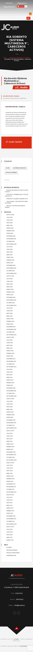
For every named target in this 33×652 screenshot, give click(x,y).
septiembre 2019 (11, 428)
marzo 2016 (9, 540)
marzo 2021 (9, 380)
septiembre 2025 (11, 244)
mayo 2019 (9, 438)
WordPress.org (11, 555)
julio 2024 (9, 278)
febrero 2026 (10, 230)
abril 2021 (9, 377)
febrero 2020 (10, 414)
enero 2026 (9, 233)
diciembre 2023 (10, 297)
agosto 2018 (10, 462)
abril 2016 (9, 537)
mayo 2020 (9, 406)
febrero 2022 (10, 353)
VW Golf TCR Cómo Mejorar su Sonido (15, 206)
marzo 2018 (9, 476)
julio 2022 (9, 340)
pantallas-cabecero (11, 172)
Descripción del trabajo (11, 96)
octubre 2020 (10, 393)
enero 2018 (9, 481)
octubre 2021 (10, 364)
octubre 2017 (10, 489)
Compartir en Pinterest (20, 131)
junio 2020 (9, 404)
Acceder (9, 547)
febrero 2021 (10, 382)
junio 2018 (9, 468)
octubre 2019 (10, 425)
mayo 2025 (9, 252)
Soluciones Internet (26, 646)
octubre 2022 (10, 332)
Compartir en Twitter (12, 131)
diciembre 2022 (10, 326)
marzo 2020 (9, 412)
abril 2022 (9, 348)
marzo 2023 (9, 318)
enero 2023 (9, 324)
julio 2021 (9, 369)
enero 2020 (9, 417)
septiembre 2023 (11, 305)
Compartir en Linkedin (16, 131)
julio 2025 (9, 246)
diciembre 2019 (10, 420)
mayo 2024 (9, 284)
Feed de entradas (11, 550)
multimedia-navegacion (19, 167)
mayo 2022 (9, 345)
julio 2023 (9, 308)
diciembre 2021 (10, 358)
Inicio (4, 57)
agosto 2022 (10, 337)
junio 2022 (9, 342)
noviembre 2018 (11, 454)
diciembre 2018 (10, 452)
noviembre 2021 (11, 361)
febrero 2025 (10, 260)
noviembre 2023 (11, 300)
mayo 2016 (9, 534)
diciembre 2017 (10, 484)
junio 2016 (9, 532)
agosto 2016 (10, 526)
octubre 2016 (10, 521)
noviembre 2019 (11, 422)
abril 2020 (9, 409)
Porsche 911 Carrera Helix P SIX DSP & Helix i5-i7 (16, 195)
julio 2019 (9, 433)
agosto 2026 (10, 214)
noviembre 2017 (11, 486)
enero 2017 (9, 513)
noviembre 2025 (11, 238)
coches (8, 167)
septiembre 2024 (11, 273)
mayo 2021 (9, 374)
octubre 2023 (10, 302)
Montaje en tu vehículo (23, 57)
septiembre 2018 (11, 460)
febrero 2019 (10, 446)
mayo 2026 (9, 222)
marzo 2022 (9, 350)
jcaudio (11, 57)
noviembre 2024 (11, 268)
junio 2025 (9, 249)
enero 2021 (9, 385)
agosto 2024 (10, 276)
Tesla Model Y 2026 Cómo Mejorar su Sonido (16, 202)
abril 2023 (9, 316)
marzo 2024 (9, 289)
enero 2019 (9, 449)
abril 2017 (9, 505)
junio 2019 (9, 436)
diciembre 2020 (10, 388)
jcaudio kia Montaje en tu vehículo (14, 98)
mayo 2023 (9, 313)
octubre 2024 (10, 270)
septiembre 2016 (11, 524)
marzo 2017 (9, 508)
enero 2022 (9, 356)
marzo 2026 (9, 228)
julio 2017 (9, 497)
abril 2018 (9, 473)
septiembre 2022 (11, 334)
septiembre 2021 (11, 366)
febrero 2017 (10, 510)
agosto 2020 (10, 398)
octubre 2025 (10, 241)
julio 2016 (9, 529)
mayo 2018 (9, 470)
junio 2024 (9, 281)
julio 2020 (9, 401)
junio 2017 (9, 500)
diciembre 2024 (10, 265)
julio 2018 (9, 465)
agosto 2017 (10, 494)
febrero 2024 (10, 292)
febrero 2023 (10, 321)
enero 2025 (9, 262)
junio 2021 (9, 372)
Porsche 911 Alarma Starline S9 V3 (17, 198)
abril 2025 (9, 254)
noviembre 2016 (11, 518)
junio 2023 (9, 310)
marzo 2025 (9, 257)
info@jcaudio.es (22, 3)
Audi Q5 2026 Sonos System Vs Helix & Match (16, 191)
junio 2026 (9, 220)
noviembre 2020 (11, 390)
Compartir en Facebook (7, 131)
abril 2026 (9, 225)
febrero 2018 (10, 478)
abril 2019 (9, 441)
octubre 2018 (10, 457)
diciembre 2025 (10, 236)
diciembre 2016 (10, 516)
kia (15, 57)
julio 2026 (9, 217)
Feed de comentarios (13, 552)
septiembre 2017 (11, 492)
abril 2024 (9, 286)
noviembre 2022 (11, 329)
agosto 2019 (10, 430)
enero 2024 (9, 294)
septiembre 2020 (11, 396)
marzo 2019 (9, 444)
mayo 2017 (9, 502)
